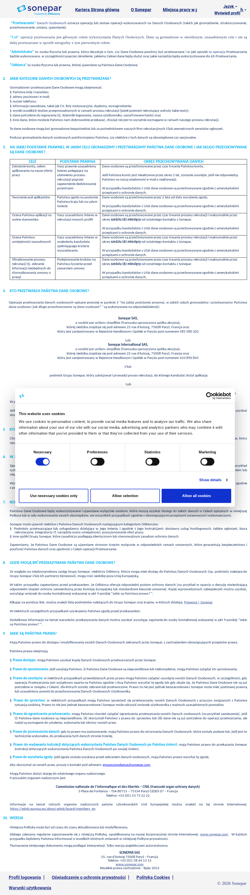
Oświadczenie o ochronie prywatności (89, 877)
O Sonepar (141, 9)
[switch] (97, 462)
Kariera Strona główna (97, 9)
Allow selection (125, 496)
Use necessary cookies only (53, 496)
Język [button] (229, 6)
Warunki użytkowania (30, 887)
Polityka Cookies (153, 877)
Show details (210, 480)
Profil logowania (25, 877)
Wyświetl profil (227, 13)
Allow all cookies (196, 496)
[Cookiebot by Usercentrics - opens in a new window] (209, 396)
